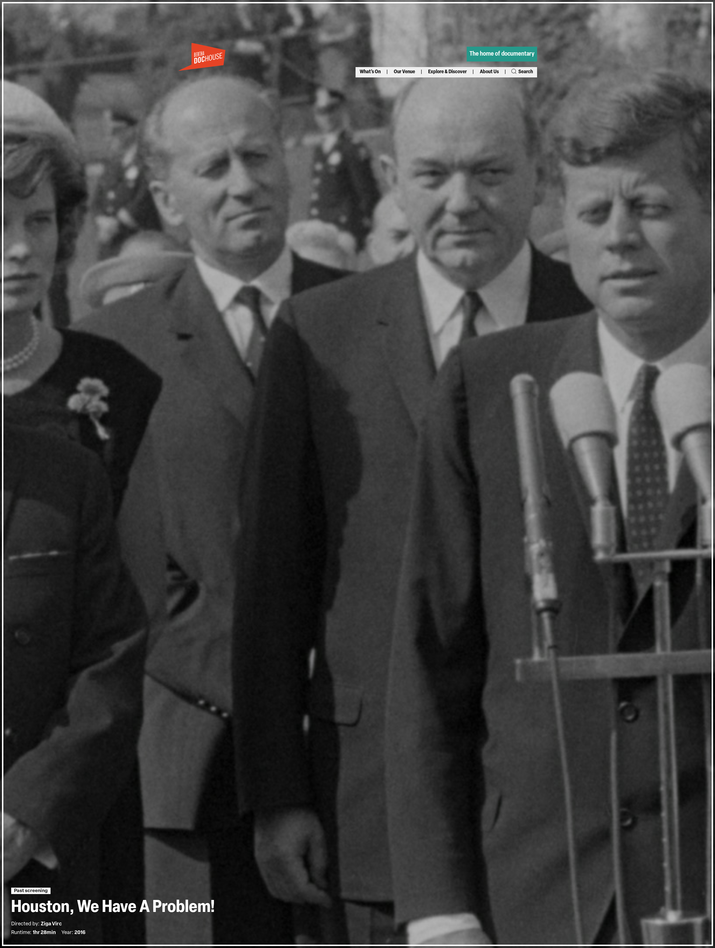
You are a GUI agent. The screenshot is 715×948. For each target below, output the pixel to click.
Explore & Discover (447, 72)
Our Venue (404, 72)
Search (525, 72)
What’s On (370, 72)
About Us (489, 72)
